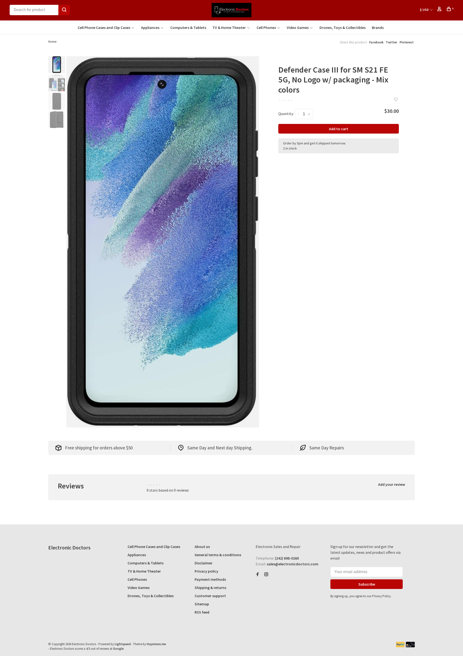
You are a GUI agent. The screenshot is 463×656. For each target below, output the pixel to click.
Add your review (391, 484)
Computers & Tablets (188, 27)
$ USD (424, 9)
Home (52, 41)
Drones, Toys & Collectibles (343, 27)
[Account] (440, 9)
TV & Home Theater (229, 27)
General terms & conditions (218, 554)
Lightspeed (123, 644)
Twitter (391, 42)
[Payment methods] (400, 645)
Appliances (150, 27)
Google (118, 649)
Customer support (210, 595)
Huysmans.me (156, 644)
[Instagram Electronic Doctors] (266, 574)
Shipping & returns (210, 587)
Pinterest (407, 42)
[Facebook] (257, 574)
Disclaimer (203, 563)
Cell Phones (266, 27)
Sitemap (202, 604)
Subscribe (366, 584)
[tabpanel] (162, 241)
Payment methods (210, 579)
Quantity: (286, 113)
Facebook (376, 42)
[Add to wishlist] (396, 99)
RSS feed (202, 612)
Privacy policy (206, 571)
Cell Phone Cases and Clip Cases (104, 27)
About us (202, 546)
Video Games (298, 27)
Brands (378, 27)
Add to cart (338, 128)
